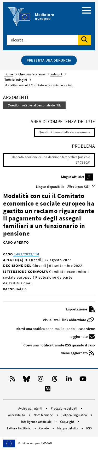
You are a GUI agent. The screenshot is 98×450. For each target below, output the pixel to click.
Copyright (67, 421)
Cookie (44, 428)
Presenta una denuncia (49, 60)
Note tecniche (44, 415)
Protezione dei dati (64, 408)
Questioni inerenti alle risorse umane (64, 132)
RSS (89, 428)
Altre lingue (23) (78, 186)
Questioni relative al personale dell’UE (34, 105)
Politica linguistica (74, 415)
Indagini (56, 74)
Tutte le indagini (15, 79)
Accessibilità (17, 415)
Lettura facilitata (19, 428)
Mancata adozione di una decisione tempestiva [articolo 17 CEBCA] (50, 160)
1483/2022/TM (26, 254)
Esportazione (77, 309)
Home (8, 74)
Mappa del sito (67, 428)
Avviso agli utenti (30, 408)
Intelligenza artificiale (36, 421)
